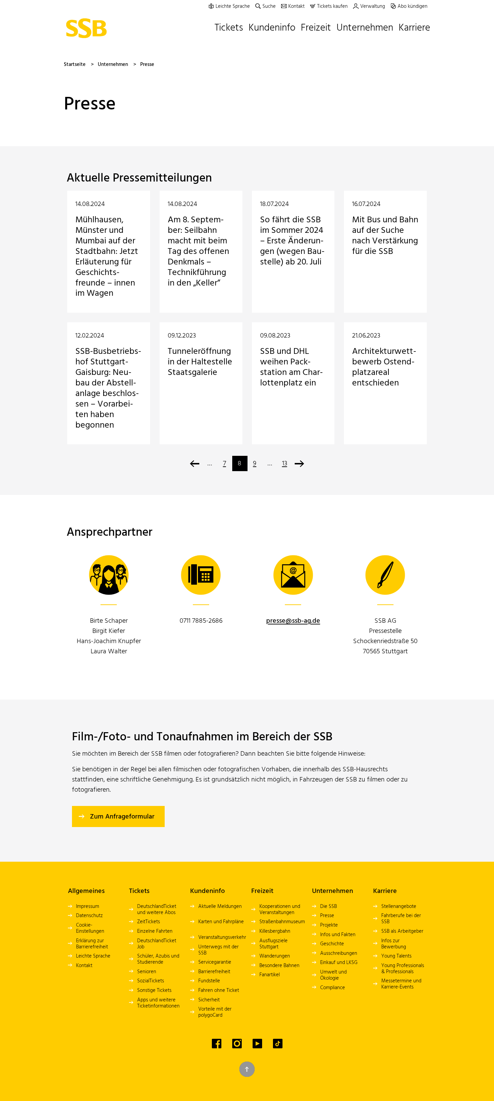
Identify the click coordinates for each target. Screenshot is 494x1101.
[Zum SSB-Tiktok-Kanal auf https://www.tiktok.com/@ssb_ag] (277, 1043)
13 (284, 463)
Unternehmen (113, 65)
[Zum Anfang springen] (247, 1069)
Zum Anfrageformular (122, 816)
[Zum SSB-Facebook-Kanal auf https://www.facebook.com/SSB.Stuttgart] (216, 1043)
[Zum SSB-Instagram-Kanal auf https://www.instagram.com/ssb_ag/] (237, 1043)
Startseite (75, 65)
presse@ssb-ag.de (293, 621)
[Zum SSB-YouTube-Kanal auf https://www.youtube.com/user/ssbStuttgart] (257, 1043)
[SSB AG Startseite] (88, 28)
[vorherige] (194, 463)
